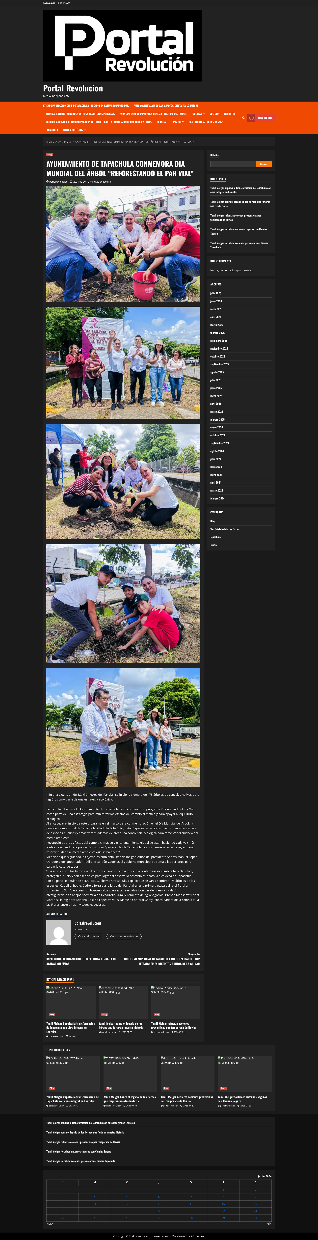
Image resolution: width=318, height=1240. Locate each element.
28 (191, 1218)
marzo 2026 (216, 325)
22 (223, 1211)
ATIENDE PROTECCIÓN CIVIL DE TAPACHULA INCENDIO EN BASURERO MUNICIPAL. (86, 106)
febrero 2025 (217, 419)
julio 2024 (215, 459)
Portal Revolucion (73, 88)
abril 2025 (215, 404)
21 (191, 1211)
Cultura (214, 114)
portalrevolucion (58, 181)
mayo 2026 (216, 309)
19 (126, 1211)
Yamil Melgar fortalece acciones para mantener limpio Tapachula (80, 1161)
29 (223, 1218)
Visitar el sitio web (89, 936)
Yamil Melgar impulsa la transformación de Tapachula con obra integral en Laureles (70, 1027)
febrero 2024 (217, 498)
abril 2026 (215, 317)
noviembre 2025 (219, 348)
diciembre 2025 (218, 341)
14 (191, 1204)
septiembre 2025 (219, 364)
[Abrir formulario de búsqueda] (243, 117)
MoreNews (178, 1236)
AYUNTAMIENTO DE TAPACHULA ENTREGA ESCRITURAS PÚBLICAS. (80, 114)
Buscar (214, 155)
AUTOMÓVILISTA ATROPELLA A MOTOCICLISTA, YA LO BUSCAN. (166, 106)
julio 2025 (215, 380)
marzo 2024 (216, 490)
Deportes (229, 114)
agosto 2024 (217, 451)
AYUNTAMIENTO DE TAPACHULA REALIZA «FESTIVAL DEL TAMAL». (153, 114)
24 (62, 1218)
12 (126, 1204)
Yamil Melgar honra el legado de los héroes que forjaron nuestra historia (121, 1025)
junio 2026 (216, 301)
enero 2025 (216, 427)
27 (159, 1218)
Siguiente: (162, 959)
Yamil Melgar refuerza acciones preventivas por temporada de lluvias (173, 1025)
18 (94, 1211)
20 (159, 1211)
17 (62, 1211)
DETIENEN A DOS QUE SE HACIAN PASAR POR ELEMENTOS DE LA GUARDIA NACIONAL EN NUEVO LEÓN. (99, 122)
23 (255, 1211)
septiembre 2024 (219, 443)
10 (62, 1204)
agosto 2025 (217, 372)
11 (94, 1204)
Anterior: (81, 959)
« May (49, 1223)
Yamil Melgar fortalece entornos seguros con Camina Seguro (242, 1099)
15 (223, 1204)
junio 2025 (216, 388)
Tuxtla (213, 545)
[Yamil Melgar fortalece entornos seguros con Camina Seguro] (245, 1074)
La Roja (161, 122)
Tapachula (52, 130)
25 (94, 1218)
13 (159, 1204)
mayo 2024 (216, 475)
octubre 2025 (217, 356)
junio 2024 (216, 467)
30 (255, 1218)
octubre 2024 (217, 435)
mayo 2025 (216, 396)
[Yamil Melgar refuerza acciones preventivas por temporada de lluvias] (175, 1002)
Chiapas (197, 114)
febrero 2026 (217, 333)
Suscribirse (265, 118)
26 (126, 1218)
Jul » (269, 1223)
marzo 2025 (216, 411)
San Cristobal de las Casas (205, 122)
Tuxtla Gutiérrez (73, 130)
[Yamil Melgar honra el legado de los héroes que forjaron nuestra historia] (123, 1002)
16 (255, 1204)
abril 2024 (215, 482)
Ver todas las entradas (124, 936)
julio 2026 (215, 293)
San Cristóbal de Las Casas (224, 529)
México (177, 122)
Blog (49, 154)
